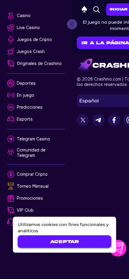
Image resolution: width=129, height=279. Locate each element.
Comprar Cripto (32, 174)
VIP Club (25, 210)
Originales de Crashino (39, 63)
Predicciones (30, 107)
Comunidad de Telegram (31, 152)
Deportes (26, 83)
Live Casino (28, 27)
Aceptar (64, 241)
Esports (25, 119)
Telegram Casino (33, 139)
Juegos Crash (31, 51)
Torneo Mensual (33, 186)
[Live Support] (118, 248)
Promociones (30, 198)
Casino (24, 15)
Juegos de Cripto (34, 39)
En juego (25, 95)
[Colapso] (72, 24)
